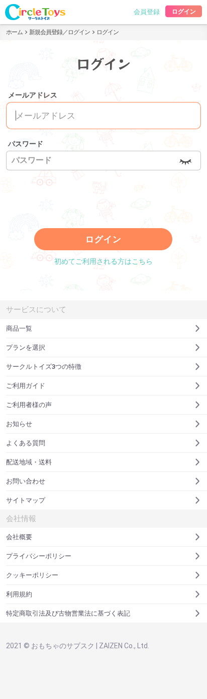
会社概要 (19, 537)
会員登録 (147, 12)
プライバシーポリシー (38, 556)
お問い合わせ (25, 481)
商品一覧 (19, 328)
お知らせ (19, 424)
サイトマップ (25, 500)
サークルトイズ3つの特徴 (43, 366)
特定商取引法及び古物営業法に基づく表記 (68, 613)
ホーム (14, 32)
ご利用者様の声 (29, 405)
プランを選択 (25, 347)
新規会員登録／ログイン (59, 32)
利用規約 (19, 594)
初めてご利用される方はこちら (103, 261)
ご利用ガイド (25, 385)
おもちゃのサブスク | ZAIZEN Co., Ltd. (90, 646)
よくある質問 (25, 443)
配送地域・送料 (29, 462)
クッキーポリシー (32, 575)
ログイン (183, 11)
